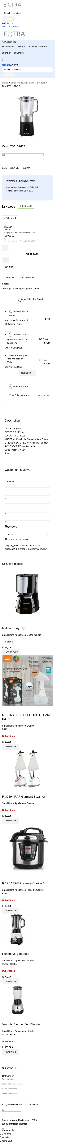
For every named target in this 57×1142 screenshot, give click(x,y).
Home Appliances (9, 1089)
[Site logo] (12, 5)
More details (44, 395)
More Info (26, 373)
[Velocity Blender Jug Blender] (17, 999)
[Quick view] (13, 1018)
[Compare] (5, 1018)
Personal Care (8, 1079)
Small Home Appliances (22, 83)
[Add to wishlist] (20, 1018)
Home (5, 83)
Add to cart (32, 254)
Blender (41, 83)
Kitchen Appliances (10, 1093)
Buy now (9, 267)
